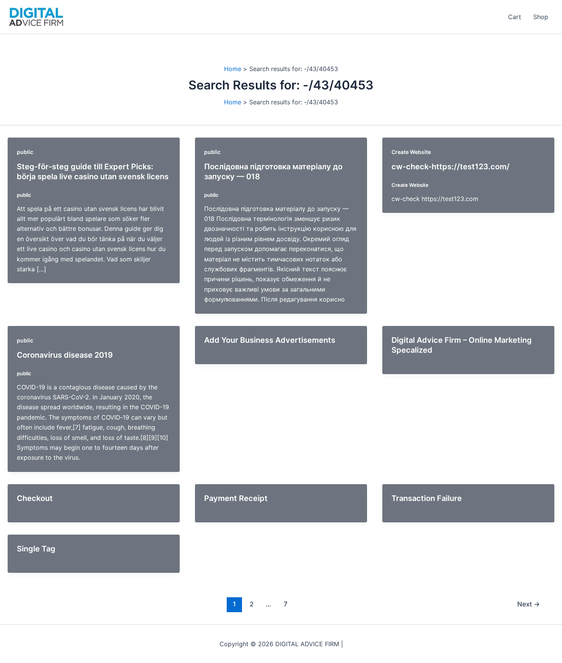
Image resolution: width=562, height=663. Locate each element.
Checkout (35, 498)
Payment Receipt (236, 498)
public (25, 152)
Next (528, 604)
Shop (540, 17)
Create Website (411, 152)
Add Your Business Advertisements (269, 340)
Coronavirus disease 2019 (65, 355)
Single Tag (36, 548)
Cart (514, 17)
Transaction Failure (426, 498)
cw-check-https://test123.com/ (450, 166)
